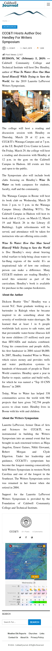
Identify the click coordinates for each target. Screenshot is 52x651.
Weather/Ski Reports (17, 633)
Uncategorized (9, 27)
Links (42, 633)
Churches (33, 633)
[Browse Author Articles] (26, 522)
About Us (24, 637)
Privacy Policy (37, 637)
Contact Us (13, 637)
